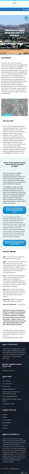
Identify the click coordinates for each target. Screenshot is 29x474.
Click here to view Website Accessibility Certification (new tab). (13, 459)
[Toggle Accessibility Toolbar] (26, 18)
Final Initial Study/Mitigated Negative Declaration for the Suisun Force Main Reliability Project (14, 210)
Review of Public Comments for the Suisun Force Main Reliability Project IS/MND (14, 243)
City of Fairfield (6, 381)
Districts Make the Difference (9, 396)
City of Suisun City (7, 383)
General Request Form (9, 454)
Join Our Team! (6, 420)
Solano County (6, 386)
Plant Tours (5, 425)
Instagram (4, 414)
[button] (24, 9)
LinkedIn (4, 417)
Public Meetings (6, 422)
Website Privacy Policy (8, 370)
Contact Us (5, 428)
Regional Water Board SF (8, 389)
